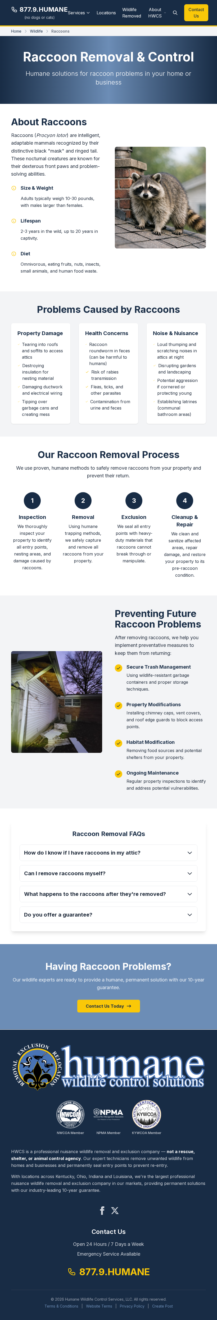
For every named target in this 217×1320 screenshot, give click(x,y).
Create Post (162, 1306)
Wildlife (36, 31)
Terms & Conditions (61, 1306)
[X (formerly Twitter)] (115, 1210)
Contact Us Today (105, 1006)
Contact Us (196, 13)
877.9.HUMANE (44, 9)
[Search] (175, 12)
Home (16, 31)
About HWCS (155, 13)
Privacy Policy (132, 1306)
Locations (106, 12)
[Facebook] (102, 1210)
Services (76, 12)
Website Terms (99, 1306)
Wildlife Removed (131, 13)
